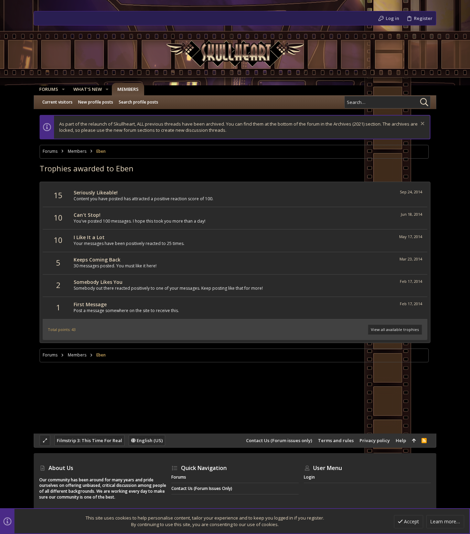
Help (401, 440)
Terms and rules (336, 440)
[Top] (414, 440)
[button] (63, 89)
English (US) (149, 440)
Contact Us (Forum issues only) (279, 440)
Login (309, 477)
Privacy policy (375, 440)
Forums (178, 477)
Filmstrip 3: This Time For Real (89, 440)
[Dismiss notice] (422, 124)
